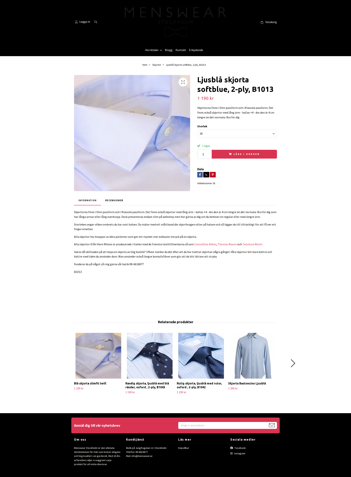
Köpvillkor (183, 448)
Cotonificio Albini (205, 244)
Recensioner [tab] (114, 200)
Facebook (240, 448)
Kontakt (181, 50)
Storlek (202, 126)
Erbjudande (196, 50)
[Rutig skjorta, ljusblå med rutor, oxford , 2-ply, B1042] (201, 356)
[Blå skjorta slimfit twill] (98, 356)
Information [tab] (87, 200)
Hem (144, 64)
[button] (292, 363)
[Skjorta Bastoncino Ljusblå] (252, 356)
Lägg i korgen (247, 154)
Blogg (169, 50)
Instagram (239, 453)
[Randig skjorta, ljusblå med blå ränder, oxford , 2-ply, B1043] (149, 356)
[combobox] (237, 134)
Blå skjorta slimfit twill (90, 383)
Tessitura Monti (252, 244)
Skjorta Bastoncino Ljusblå (247, 383)
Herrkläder (152, 50)
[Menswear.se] (175, 22)
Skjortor (156, 64)
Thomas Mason (227, 244)
